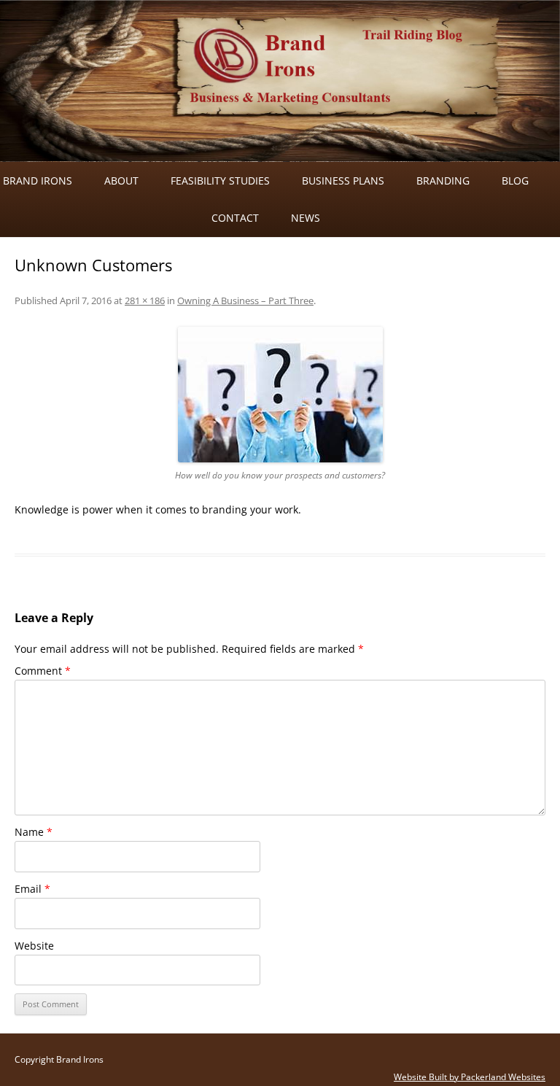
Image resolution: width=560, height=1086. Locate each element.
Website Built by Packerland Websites (469, 1077)
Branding (443, 180)
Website (34, 946)
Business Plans (343, 180)
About (121, 180)
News (305, 218)
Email (32, 889)
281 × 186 (145, 300)
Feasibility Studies (220, 180)
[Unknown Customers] (280, 394)
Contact (235, 218)
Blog (515, 180)
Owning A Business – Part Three (245, 300)
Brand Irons (37, 180)
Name (33, 832)
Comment (43, 671)
